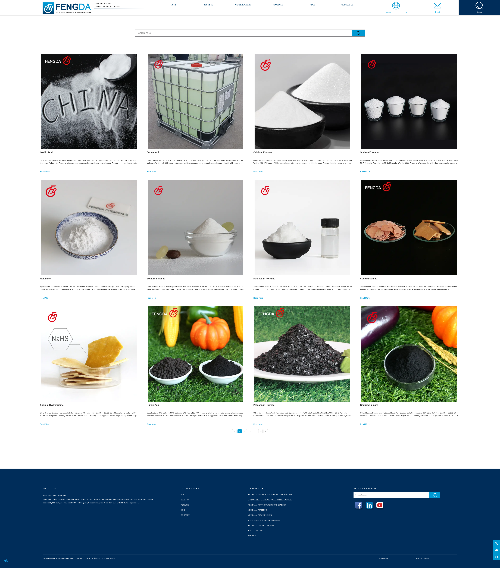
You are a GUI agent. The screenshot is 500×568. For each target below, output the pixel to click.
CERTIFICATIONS (243, 5)
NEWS (312, 5)
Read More (44, 171)
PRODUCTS (278, 5)
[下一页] (266, 431)
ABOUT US (208, 5)
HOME (173, 5)
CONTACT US (347, 5)
